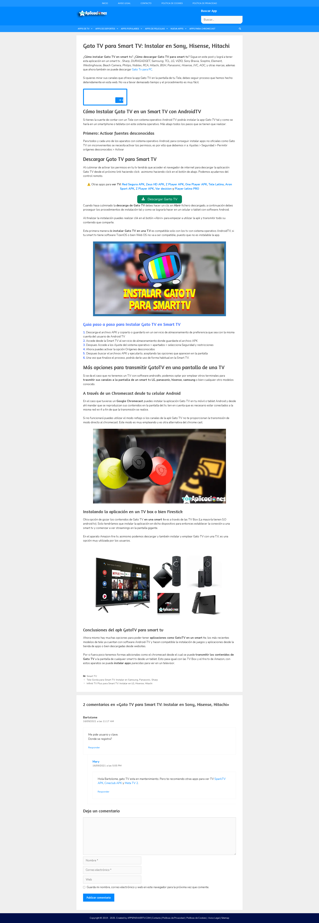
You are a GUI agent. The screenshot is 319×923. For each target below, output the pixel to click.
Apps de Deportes (105, 28)
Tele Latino (216, 184)
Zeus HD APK (155, 184)
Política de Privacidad (205, 3)
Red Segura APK (133, 184)
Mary (96, 762)
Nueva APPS (177, 28)
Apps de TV (83, 28)
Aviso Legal (124, 3)
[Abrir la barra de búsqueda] (240, 28)
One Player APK (196, 184)
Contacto (146, 3)
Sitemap (225, 918)
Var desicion (163, 189)
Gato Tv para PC (142, 69)
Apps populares (130, 28)
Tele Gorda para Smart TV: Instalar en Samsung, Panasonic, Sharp (122, 679)
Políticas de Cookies (196, 918)
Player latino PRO (187, 189)
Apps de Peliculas (155, 28)
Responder (94, 747)
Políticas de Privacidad (173, 918)
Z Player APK (175, 184)
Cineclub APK (113, 783)
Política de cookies (172, 3)
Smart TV (92, 676)
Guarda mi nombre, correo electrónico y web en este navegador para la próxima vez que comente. (148, 887)
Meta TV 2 (131, 783)
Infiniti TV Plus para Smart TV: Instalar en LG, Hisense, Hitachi (119, 683)
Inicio (105, 3)
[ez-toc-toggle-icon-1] (119, 100)
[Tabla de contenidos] (121, 100)
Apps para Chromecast (202, 28)
